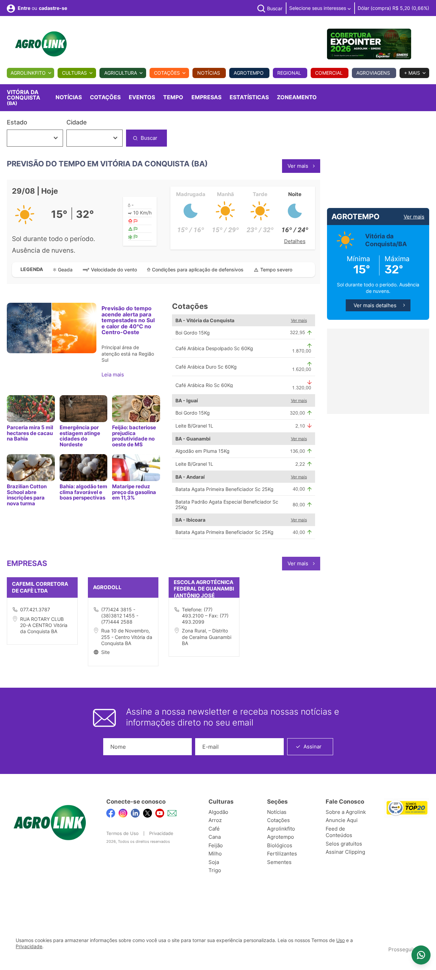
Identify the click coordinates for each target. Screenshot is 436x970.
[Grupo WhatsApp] (421, 955)
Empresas (206, 97)
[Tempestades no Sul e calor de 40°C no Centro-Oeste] (51, 328)
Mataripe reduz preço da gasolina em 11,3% (134, 492)
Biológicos (279, 845)
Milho (215, 853)
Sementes (279, 862)
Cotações (167, 73)
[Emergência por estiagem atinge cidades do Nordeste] (84, 408)
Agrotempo (249, 73)
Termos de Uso (122, 833)
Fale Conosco (345, 801)
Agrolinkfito (28, 73)
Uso (340, 940)
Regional (289, 73)
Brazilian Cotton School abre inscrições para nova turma (27, 494)
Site (105, 652)
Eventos (142, 97)
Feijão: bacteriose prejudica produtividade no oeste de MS (134, 435)
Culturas (74, 73)
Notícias (208, 73)
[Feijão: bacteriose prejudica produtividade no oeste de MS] (136, 408)
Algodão (218, 812)
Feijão (215, 845)
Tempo (173, 97)
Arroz (215, 820)
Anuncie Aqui (342, 820)
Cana (214, 837)
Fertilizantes (282, 853)
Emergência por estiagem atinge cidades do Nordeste (80, 435)
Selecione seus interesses (318, 8)
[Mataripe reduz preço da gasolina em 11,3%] (136, 467)
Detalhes (295, 241)
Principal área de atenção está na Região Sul (128, 353)
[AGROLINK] (41, 44)
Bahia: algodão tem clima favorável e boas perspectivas (83, 492)
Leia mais (113, 374)
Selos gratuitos (344, 843)
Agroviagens (373, 73)
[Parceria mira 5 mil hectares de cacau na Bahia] (31, 408)
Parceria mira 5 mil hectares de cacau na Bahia (30, 433)
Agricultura (120, 73)
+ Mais (412, 73)
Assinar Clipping (345, 852)
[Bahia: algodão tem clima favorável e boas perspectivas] (84, 467)
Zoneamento (297, 97)
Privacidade (161, 833)
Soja (213, 862)
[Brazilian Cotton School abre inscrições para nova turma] (31, 467)
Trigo (214, 870)
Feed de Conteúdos (339, 832)
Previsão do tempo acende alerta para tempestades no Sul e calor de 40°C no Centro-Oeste (128, 320)
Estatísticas (249, 97)
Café (214, 828)
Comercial (329, 73)
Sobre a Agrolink (346, 812)
